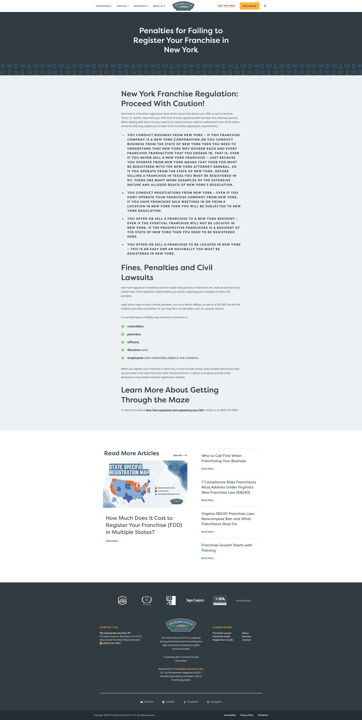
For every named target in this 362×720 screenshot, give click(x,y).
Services (246, 636)
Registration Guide (223, 639)
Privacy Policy (247, 715)
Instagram (216, 701)
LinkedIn (170, 701)
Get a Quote (249, 5)
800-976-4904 (226, 5)
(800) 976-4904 (112, 643)
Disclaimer (263, 715)
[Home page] (183, 6)
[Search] (265, 6)
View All (177, 455)
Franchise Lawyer (222, 633)
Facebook (192, 701)
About (245, 633)
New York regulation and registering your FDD (175, 410)
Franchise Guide (221, 636)
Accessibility (230, 715)
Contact (246, 639)
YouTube (148, 701)
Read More (112, 540)
